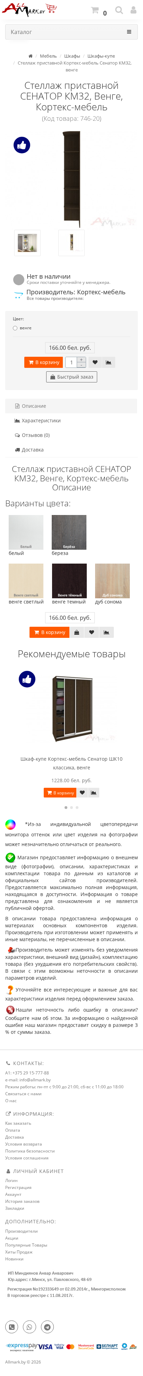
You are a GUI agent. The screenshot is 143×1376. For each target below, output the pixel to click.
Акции (11, 1238)
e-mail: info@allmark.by (28, 1080)
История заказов (22, 1201)
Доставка (32, 449)
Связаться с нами (23, 1094)
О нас (11, 1101)
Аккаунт (13, 1194)
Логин (11, 1180)
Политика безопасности (30, 1151)
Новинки (14, 1259)
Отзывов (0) (35, 435)
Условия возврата (23, 1144)
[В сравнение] (108, 362)
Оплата (12, 1130)
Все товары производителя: (55, 298)
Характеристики (40, 420)
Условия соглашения (27, 1158)
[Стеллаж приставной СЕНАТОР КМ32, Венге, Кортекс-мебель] (71, 180)
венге (26, 328)
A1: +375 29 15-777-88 (27, 1073)
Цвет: (18, 319)
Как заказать (18, 1123)
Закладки (14, 1208)
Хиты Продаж (19, 1252)
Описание (33, 406)
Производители (21, 1231)
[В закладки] (95, 362)
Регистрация (18, 1187)
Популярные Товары (26, 1245)
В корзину (46, 362)
